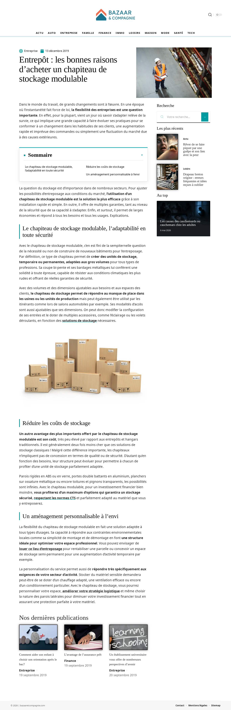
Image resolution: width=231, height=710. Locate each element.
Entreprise (27, 670)
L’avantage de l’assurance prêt (82, 654)
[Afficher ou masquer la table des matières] (97, 155)
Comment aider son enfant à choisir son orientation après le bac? (38, 659)
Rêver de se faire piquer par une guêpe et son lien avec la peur (194, 150)
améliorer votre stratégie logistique (91, 591)
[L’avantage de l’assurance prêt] (83, 637)
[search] (210, 15)
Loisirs (186, 168)
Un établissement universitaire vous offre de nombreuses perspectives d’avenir (127, 659)
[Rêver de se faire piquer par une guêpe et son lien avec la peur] (167, 147)
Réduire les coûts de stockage (105, 167)
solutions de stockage (79, 320)
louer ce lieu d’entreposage (40, 549)
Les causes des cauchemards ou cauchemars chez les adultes (180, 223)
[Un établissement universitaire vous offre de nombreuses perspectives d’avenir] (128, 637)
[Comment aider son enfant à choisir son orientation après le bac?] (38, 637)
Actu (185, 138)
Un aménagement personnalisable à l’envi (113, 174)
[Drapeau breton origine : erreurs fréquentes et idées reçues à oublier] (167, 177)
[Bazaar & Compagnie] (115, 15)
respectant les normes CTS (55, 498)
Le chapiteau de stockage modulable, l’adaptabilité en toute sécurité (49, 168)
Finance (70, 660)
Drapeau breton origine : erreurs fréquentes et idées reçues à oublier (195, 179)
